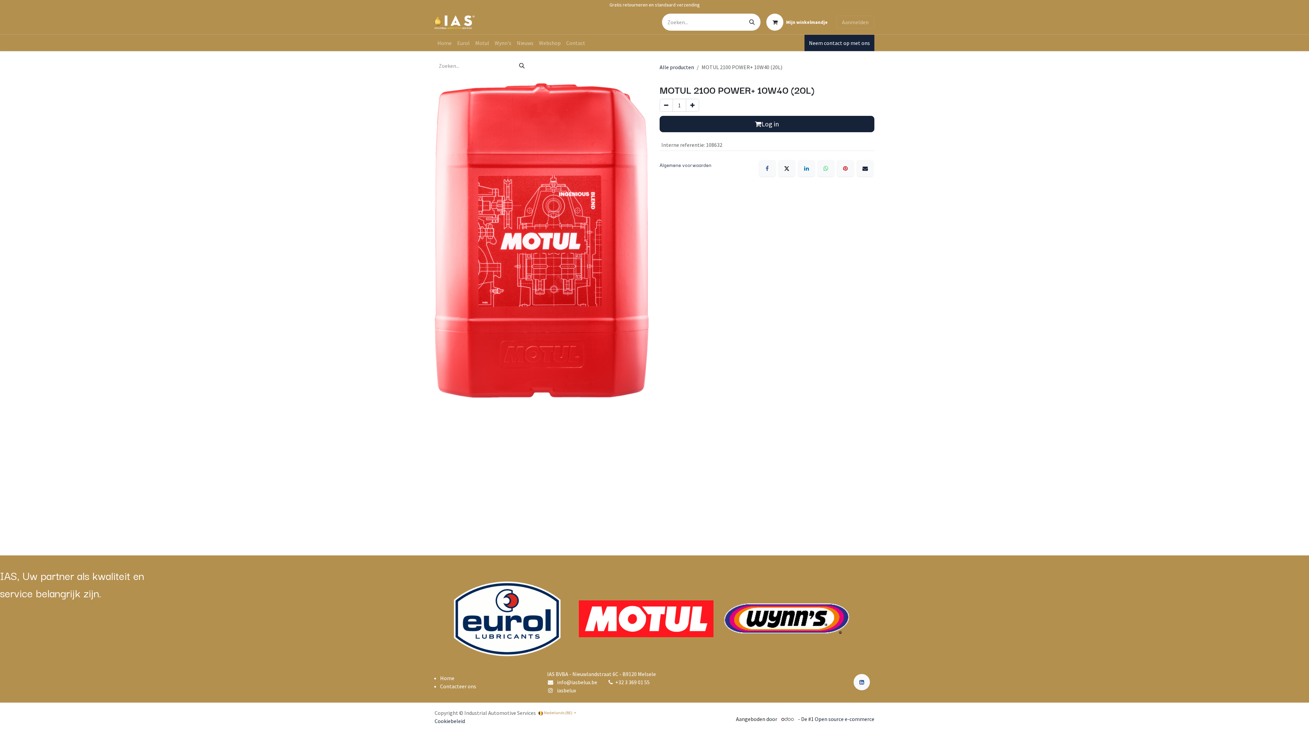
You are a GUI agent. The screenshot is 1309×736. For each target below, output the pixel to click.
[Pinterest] (845, 168)
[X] (787, 168)
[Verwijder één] (666, 105)
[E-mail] (865, 168)
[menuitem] (444, 43)
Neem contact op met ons (839, 43)
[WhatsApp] (826, 168)
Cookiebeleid (450, 721)
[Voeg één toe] (692, 105)
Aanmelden (855, 22)
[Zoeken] (752, 22)
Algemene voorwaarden (685, 165)
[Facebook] (767, 168)
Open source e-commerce (844, 719)
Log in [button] (770, 124)
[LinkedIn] (806, 168)
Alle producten (677, 67)
